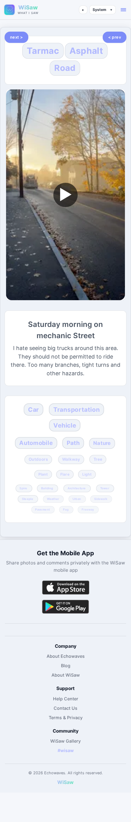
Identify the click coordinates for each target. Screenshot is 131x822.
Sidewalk (100, 499)
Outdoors (38, 459)
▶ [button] (65, 194)
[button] (123, 9)
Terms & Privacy (66, 717)
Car (33, 409)
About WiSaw (65, 675)
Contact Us (65, 708)
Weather (53, 499)
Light (86, 474)
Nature (102, 443)
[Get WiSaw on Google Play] (65, 606)
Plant (43, 474)
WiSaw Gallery (65, 741)
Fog (66, 509)
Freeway (88, 509)
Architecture (77, 488)
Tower (104, 488)
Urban (76, 499)
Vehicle (65, 425)
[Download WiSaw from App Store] (65, 587)
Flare (64, 474)
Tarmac (43, 50)
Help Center (65, 698)
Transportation (76, 409)
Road (64, 68)
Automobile (36, 442)
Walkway (71, 459)
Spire (23, 488)
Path (73, 442)
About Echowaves (66, 656)
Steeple (27, 499)
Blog (65, 665)
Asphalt (86, 50)
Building (47, 488)
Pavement (42, 509)
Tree (98, 459)
